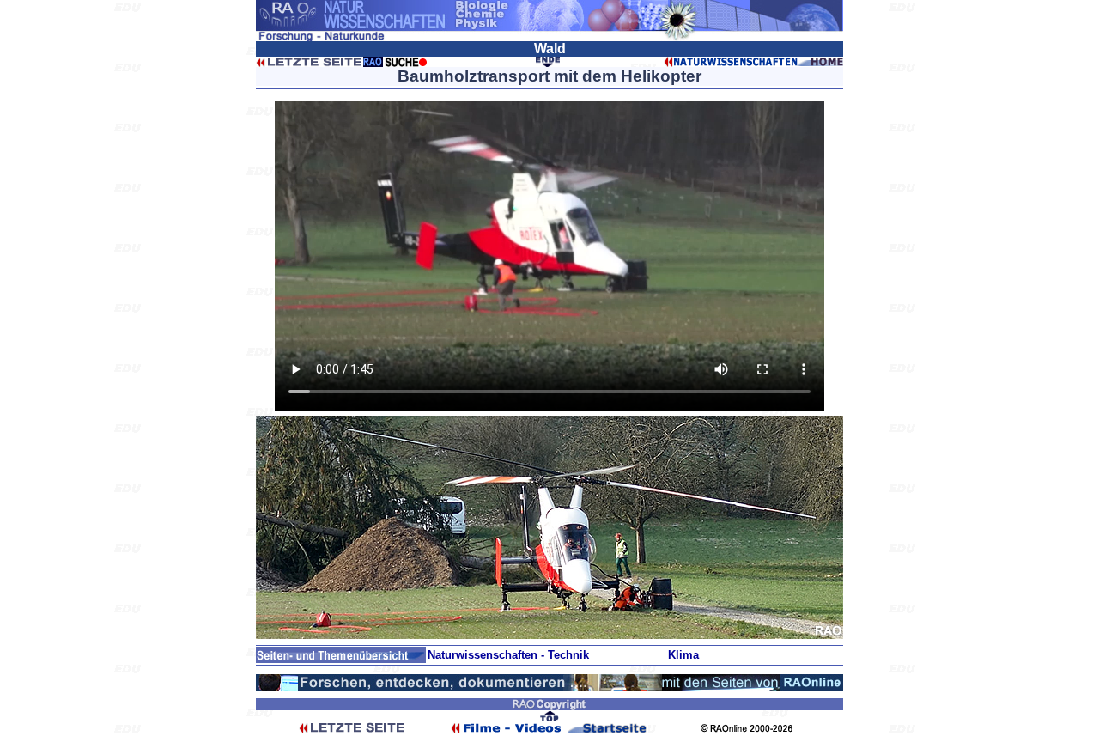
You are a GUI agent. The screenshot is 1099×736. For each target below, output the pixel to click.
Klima (683, 654)
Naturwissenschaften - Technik (508, 654)
